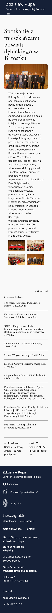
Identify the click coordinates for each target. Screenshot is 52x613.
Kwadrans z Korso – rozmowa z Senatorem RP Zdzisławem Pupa (21, 316)
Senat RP (15, 503)
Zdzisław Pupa (20, 4)
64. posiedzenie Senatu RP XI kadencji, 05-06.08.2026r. (24, 377)
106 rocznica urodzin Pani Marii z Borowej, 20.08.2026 (22, 304)
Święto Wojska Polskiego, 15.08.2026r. (24, 355)
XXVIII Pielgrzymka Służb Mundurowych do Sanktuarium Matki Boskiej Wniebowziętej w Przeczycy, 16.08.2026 (24, 330)
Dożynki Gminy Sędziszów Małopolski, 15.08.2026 (25, 365)
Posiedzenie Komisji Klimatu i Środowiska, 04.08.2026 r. (20, 426)
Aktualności (42, 291)
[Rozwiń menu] (8, 14)
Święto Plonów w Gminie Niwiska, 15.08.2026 (23, 345)
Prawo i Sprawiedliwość (24, 492)
